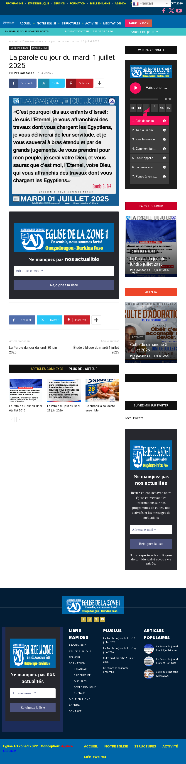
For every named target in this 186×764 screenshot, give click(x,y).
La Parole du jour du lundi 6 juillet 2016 (119, 640)
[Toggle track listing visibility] (168, 108)
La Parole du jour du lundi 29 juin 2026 (119, 650)
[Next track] (139, 108)
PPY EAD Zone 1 (24, 72)
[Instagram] (89, 619)
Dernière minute (32, 41)
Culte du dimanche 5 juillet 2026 (119, 660)
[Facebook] (164, 11)
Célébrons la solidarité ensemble (116, 670)
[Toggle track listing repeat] (162, 108)
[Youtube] (179, 11)
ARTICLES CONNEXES (47, 368)
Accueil (13, 41)
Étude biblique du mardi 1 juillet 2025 (96, 350)
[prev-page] (12, 419)
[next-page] (19, 419)
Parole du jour (39, 47)
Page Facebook (151, 377)
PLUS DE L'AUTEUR (83, 368)
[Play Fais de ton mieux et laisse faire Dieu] (135, 88)
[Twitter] (171, 11)
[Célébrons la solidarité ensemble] (102, 390)
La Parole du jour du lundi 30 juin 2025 (33, 350)
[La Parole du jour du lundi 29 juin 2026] (64, 390)
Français (146, 3)
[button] (164, 120)
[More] (99, 83)
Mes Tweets (134, 418)
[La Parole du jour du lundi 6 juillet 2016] (25, 390)
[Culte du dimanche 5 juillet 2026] (151, 332)
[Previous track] (133, 108)
